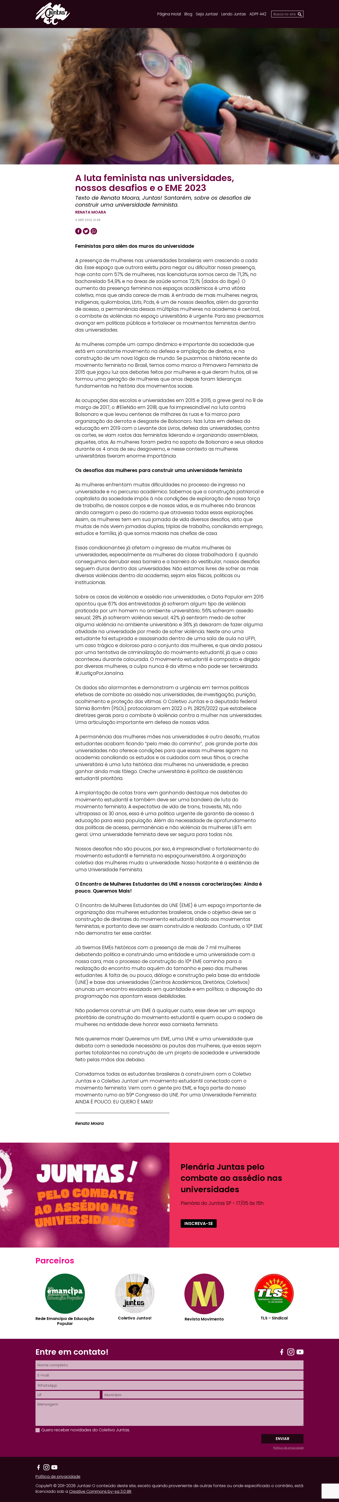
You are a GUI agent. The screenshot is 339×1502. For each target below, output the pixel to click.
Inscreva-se (198, 1223)
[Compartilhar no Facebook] (78, 231)
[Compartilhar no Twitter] (86, 231)
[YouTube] (300, 1351)
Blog (188, 14)
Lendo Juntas (233, 14)
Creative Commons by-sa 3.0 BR (100, 1491)
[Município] (203, 1394)
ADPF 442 (257, 14)
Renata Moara (90, 212)
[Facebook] (281, 1351)
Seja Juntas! (207, 14)
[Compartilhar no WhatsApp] (94, 231)
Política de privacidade (288, 1448)
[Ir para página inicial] (52, 23)
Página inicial (169, 14)
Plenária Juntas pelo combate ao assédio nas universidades (231, 1178)
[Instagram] (290, 1351)
